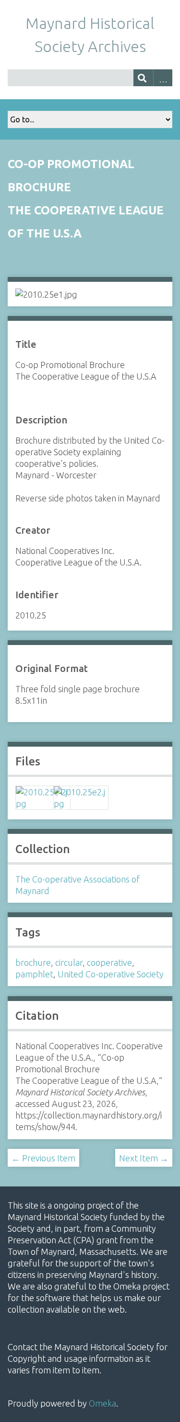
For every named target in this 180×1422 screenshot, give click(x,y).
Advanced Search (163, 77)
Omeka (102, 1403)
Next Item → (143, 1158)
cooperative (109, 962)
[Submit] (143, 77)
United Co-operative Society (111, 974)
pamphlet (34, 974)
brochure (33, 962)
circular (69, 962)
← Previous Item (43, 1158)
